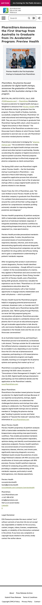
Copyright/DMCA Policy (11, 602)
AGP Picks (5, 3)
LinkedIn (5, 505)
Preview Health (28, 107)
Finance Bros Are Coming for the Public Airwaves (22, 3)
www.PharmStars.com (10, 384)
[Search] (29, 18)
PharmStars (23, 101)
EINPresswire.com (9, 101)
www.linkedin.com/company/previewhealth (18, 488)
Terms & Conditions (30, 597)
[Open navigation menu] (3, 18)
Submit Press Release (13, 597)
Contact (37, 602)
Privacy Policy (27, 602)
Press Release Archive (24, 593)
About (11, 593)
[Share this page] (39, 18)
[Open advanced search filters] (33, 18)
